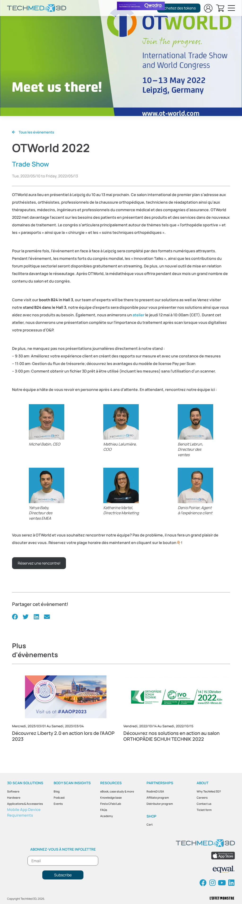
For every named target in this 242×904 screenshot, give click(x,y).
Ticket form (204, 810)
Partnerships (160, 782)
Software (13, 791)
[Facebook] (203, 882)
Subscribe (63, 875)
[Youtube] (221, 882)
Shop (151, 816)
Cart (150, 825)
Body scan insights (72, 782)
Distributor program (160, 804)
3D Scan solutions (25, 782)
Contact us (204, 804)
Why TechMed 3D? (209, 791)
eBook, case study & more (117, 791)
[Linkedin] (231, 882)
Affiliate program (158, 798)
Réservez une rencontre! (39, 563)
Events (58, 804)
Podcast (59, 798)
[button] (15, 616)
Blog (57, 791)
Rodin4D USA (155, 791)
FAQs (103, 810)
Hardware (13, 798)
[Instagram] (212, 882)
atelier (138, 314)
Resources (111, 782)
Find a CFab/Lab (110, 804)
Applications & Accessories (25, 804)
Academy (106, 816)
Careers (202, 798)
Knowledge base (111, 798)
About (202, 782)
